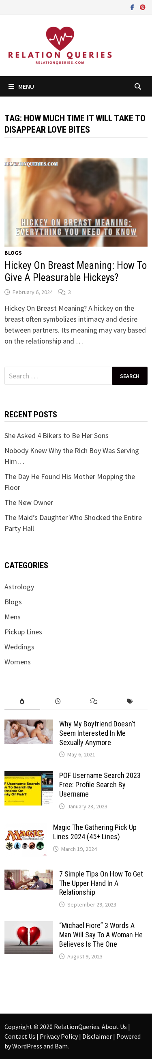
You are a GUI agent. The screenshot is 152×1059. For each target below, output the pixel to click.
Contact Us (20, 1036)
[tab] (22, 701)
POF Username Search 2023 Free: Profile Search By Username (100, 784)
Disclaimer (97, 1036)
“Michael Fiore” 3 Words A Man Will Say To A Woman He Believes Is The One (101, 934)
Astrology (19, 586)
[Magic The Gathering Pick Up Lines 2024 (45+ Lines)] (25, 828)
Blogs (13, 252)
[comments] (94, 701)
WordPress (27, 1046)
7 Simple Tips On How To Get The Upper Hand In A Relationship (101, 883)
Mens (12, 616)
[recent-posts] (58, 701)
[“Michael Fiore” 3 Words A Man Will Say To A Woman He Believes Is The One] (28, 926)
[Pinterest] (143, 6)
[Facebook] (133, 6)
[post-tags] (130, 701)
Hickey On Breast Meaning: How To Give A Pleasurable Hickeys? (75, 272)
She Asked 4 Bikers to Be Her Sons (56, 435)
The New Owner (28, 502)
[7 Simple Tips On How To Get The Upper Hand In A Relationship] (28, 875)
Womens (17, 661)
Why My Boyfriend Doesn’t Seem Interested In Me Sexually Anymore (97, 733)
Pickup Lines (23, 631)
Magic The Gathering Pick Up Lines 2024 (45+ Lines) (95, 832)
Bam (61, 1046)
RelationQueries (76, 1026)
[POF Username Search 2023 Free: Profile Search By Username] (28, 776)
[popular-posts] (22, 701)
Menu (26, 86)
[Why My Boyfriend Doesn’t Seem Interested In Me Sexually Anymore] (28, 725)
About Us (115, 1026)
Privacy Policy (59, 1036)
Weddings (19, 646)
